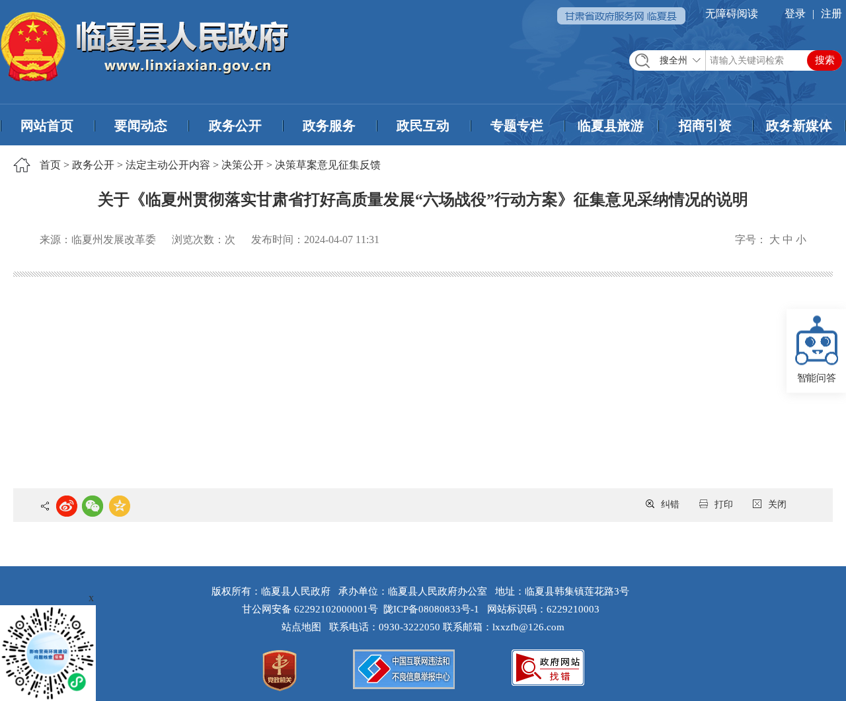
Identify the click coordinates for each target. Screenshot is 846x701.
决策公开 (242, 164)
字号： (751, 239)
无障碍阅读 (731, 13)
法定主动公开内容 (168, 164)
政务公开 (235, 125)
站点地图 (304, 627)
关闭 (777, 504)
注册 (831, 13)
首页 (50, 164)
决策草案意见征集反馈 (328, 164)
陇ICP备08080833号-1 (431, 609)
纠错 (670, 504)
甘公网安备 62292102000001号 (310, 609)
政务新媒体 (799, 125)
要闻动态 (140, 125)
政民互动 (423, 125)
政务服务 (329, 125)
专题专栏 (516, 125)
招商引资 (705, 125)
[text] (735, 60)
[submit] (824, 60)
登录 (795, 13)
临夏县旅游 (611, 125)
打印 (723, 504)
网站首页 (46, 125)
